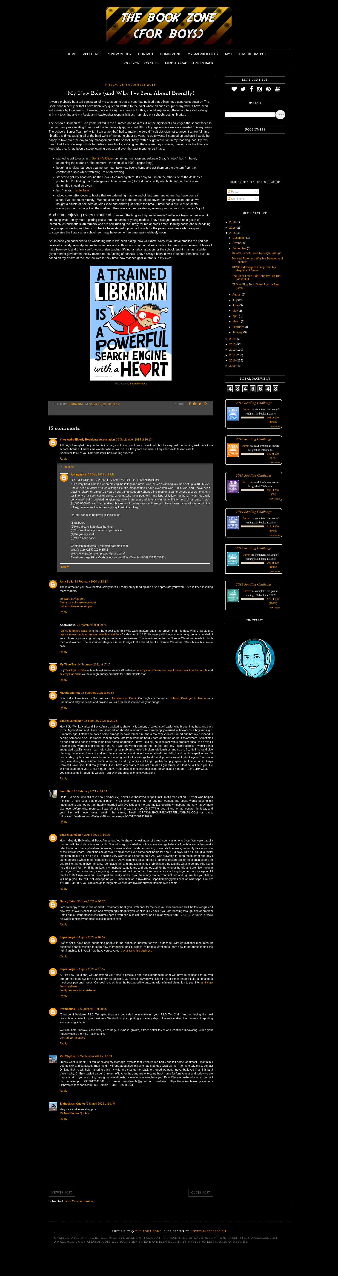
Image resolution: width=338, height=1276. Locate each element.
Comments (237, 198)
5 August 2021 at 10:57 (91, 969)
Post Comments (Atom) (80, 1201)
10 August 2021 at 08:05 (91, 1009)
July (235, 300)
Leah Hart (66, 791)
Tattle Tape (81, 190)
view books (274, 426)
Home (71, 54)
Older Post (200, 1192)
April (235, 316)
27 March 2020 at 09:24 (92, 625)
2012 (232, 349)
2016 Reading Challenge (254, 438)
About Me (91, 54)
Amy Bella (66, 581)
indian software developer (76, 606)
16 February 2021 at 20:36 (100, 720)
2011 (232, 355)
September (239, 248)
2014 (232, 339)
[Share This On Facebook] (190, 404)
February (238, 327)
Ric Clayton (67, 1056)
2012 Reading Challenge (254, 584)
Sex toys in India (75, 670)
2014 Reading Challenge (254, 511)
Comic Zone (170, 54)
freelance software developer (78, 602)
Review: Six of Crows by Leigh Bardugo (256, 253)
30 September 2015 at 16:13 (134, 439)
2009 (232, 365)
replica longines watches (76, 630)
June (235, 305)
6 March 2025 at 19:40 (101, 1103)
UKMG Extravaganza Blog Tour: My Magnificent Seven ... (254, 269)
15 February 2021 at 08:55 (97, 692)
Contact (146, 54)
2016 (232, 227)
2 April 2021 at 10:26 (97, 834)
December (239, 237)
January (237, 332)
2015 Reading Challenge (254, 475)
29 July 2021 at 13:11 (101, 474)
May (235, 310)
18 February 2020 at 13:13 (91, 581)
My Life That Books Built (247, 54)
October (237, 243)
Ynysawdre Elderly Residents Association (87, 439)
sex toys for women (149, 670)
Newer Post (61, 1192)
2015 (232, 233)
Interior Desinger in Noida (188, 698)
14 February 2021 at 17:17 (94, 664)
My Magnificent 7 (203, 54)
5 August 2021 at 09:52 (91, 937)
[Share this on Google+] (205, 404)
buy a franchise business (136, 950)
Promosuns (67, 1009)
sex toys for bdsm (70, 674)
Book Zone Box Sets (140, 63)
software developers (72, 598)
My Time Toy (68, 664)
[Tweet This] (200, 404)
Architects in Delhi (124, 698)
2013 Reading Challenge (254, 547)
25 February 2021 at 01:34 (90, 791)
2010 (232, 360)
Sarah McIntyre (138, 383)
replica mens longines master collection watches (90, 634)
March (236, 321)
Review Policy (119, 54)
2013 (232, 344)
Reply (63, 458)
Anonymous (79, 474)
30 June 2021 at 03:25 (91, 901)
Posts (234, 191)
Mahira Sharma (70, 692)
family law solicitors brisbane (78, 990)
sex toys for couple (195, 670)
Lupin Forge (67, 937)
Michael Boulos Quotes (74, 1113)
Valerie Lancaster (71, 720)
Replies (69, 467)
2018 (232, 222)
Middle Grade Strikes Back (189, 63)
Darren (246, 409)
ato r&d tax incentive (72, 1037)
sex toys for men (172, 670)
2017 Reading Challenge (254, 402)
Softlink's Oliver (102, 158)
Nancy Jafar (68, 901)
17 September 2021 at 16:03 (94, 1056)
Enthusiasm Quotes (73, 1103)
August (237, 294)
